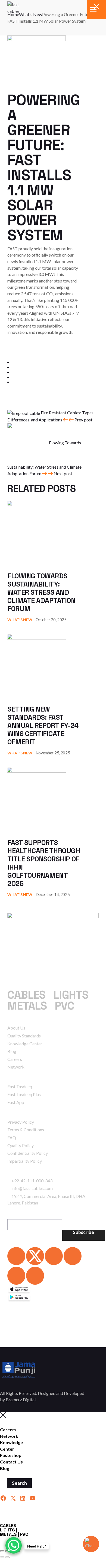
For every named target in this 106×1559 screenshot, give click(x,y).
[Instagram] (73, 1256)
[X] (13, 1498)
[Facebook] (54, 1256)
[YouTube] (32, 1498)
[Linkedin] (16, 1256)
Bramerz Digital (21, 1399)
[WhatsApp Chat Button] (13, 1545)
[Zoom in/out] (2, 1551)
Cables (26, 995)
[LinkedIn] (23, 1498)
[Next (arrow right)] (7, 1557)
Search (19, 1483)
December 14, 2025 (53, 894)
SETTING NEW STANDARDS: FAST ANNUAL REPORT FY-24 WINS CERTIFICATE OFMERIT (43, 725)
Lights (70, 995)
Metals (27, 1006)
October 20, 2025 (51, 619)
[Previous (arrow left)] (2, 1557)
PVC (64, 1006)
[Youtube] (16, 1276)
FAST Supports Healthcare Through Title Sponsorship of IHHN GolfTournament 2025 (43, 863)
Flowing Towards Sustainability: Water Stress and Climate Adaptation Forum (41, 592)
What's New (19, 619)
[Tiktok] (35, 1276)
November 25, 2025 (53, 752)
